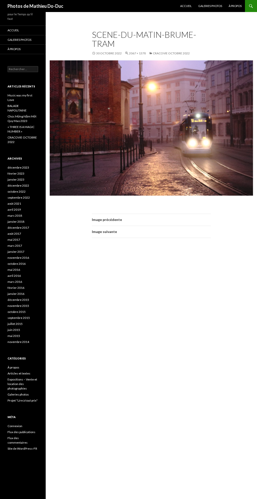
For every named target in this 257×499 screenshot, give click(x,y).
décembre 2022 (18, 185)
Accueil (186, 6)
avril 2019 (14, 209)
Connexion (15, 426)
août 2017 (14, 233)
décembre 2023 (18, 167)
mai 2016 (14, 270)
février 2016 (16, 288)
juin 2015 (14, 330)
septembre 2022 (19, 197)
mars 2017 (15, 245)
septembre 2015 (19, 318)
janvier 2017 (16, 252)
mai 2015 (14, 336)
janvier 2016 (16, 294)
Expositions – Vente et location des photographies (22, 384)
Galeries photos (210, 6)
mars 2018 (15, 215)
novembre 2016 (18, 258)
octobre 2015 (17, 312)
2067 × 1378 (137, 53)
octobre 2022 (17, 191)
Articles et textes (19, 373)
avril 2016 (14, 276)
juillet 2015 (15, 324)
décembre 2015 (18, 300)
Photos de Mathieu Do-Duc (35, 6)
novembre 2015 (18, 306)
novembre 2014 (18, 342)
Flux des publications (21, 432)
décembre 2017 (18, 227)
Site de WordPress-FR (22, 448)
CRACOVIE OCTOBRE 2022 (171, 53)
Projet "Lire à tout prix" (23, 400)
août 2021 (14, 203)
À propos (235, 6)
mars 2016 (15, 282)
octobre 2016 (17, 264)
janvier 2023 (16, 179)
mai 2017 (14, 239)
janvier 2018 (16, 221)
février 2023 (16, 173)
